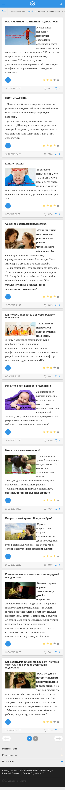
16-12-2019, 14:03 (13, 154)
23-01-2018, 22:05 (13, 730)
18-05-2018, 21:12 (13, 565)
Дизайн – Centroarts (17, 781)
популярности (41, 11)
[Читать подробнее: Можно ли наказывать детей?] (8, 500)
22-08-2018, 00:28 (13, 509)
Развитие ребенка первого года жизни (28, 385)
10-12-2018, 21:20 (13, 441)
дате (30, 11)
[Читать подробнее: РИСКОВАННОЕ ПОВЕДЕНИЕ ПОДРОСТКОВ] (8, 80)
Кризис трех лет (14, 163)
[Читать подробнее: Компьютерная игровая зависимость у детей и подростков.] (8, 643)
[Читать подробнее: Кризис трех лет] (8, 205)
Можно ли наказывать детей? (23, 450)
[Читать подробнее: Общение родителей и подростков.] (8, 296)
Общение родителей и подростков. (26, 223)
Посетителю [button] (8, 761)
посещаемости (56, 11)
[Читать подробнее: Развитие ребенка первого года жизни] (8, 432)
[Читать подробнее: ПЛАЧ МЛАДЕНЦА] (8, 145)
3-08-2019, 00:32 (12, 214)
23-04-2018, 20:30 (13, 652)
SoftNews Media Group (34, 771)
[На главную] (4, 11)
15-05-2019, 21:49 (13, 305)
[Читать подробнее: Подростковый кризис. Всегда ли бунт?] (8, 556)
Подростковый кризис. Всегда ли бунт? (28, 518)
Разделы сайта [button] (9, 749)
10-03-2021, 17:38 (13, 89)
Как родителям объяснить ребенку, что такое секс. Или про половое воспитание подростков (32, 664)
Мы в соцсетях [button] (9, 755)
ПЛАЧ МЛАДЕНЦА (16, 98)
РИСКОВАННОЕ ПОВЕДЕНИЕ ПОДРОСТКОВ (31, 21)
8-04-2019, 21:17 (12, 376)
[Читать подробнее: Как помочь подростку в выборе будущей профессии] (8, 368)
